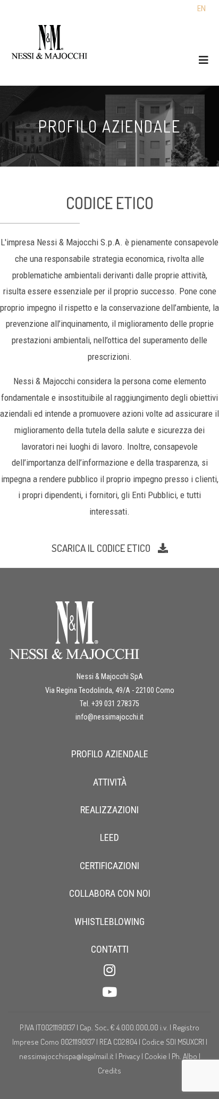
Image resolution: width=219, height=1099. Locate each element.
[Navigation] (203, 60)
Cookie (157, 1056)
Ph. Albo (184, 1056)
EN (201, 8)
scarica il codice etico (102, 548)
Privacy (129, 1056)
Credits (109, 1070)
